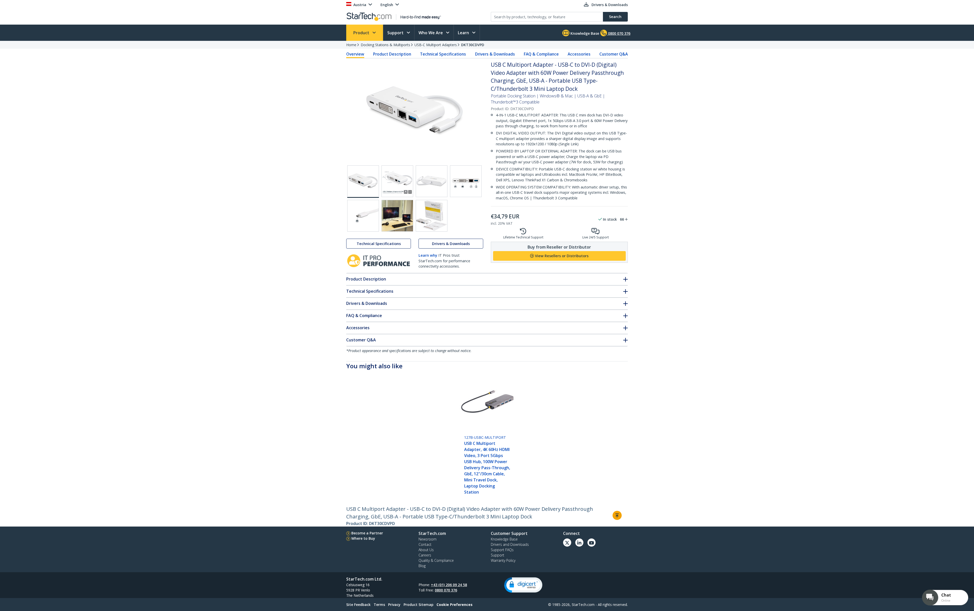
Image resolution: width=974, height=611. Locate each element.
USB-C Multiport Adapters (435, 44)
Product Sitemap (418, 604)
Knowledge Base (584, 33)
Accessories (579, 54)
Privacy (394, 604)
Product (361, 33)
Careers (425, 555)
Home (351, 44)
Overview (355, 54)
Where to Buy (363, 538)
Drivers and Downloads (510, 544)
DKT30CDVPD (472, 44)
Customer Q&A (613, 54)
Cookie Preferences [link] (455, 604)
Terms (379, 604)
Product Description (392, 54)
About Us (426, 549)
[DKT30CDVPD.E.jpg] (363, 216)
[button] (523, 585)
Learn (464, 33)
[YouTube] (591, 542)
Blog (422, 565)
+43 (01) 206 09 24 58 (449, 584)
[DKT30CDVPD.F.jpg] (397, 216)
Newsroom (428, 539)
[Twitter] (567, 542)
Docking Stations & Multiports (385, 44)
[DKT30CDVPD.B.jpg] (397, 181)
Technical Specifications (443, 54)
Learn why (428, 255)
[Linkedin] (579, 542)
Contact (425, 544)
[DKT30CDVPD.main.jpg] (363, 181)
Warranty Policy (503, 560)
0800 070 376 (446, 590)
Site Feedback (358, 604)
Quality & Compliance (436, 560)
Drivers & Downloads (495, 54)
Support (396, 33)
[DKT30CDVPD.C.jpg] (431, 181)
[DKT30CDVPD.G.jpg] (431, 216)
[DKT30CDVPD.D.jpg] (466, 181)
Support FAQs (502, 549)
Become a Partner (367, 533)
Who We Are (431, 33)
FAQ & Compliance (541, 54)
